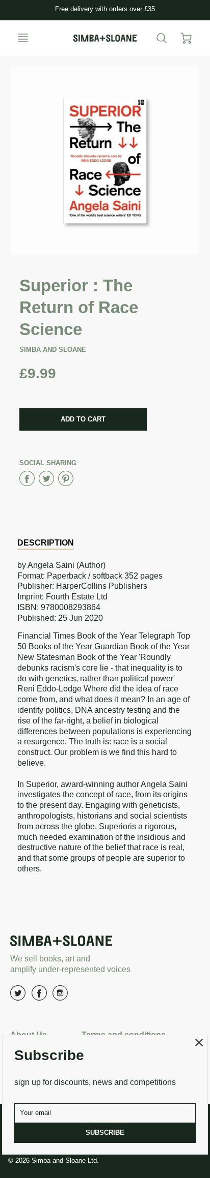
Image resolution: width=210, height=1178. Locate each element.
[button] (83, 419)
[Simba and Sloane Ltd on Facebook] (39, 996)
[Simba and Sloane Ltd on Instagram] (60, 996)
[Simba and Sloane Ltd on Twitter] (17, 996)
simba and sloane (52, 349)
